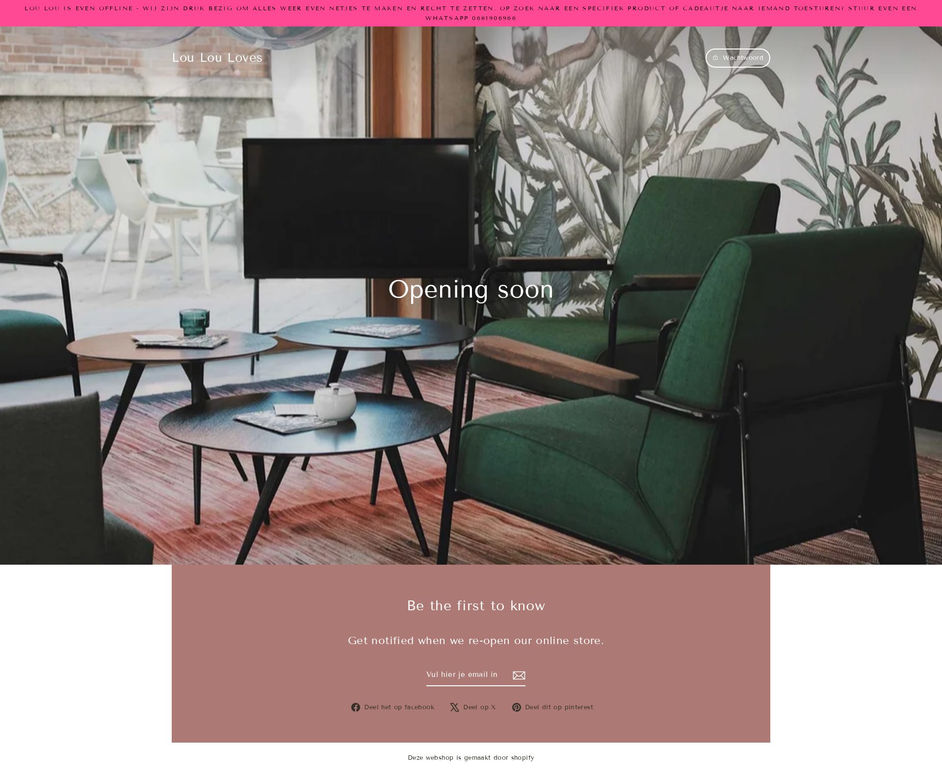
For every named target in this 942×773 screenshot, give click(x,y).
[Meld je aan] (517, 675)
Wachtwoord (743, 58)
